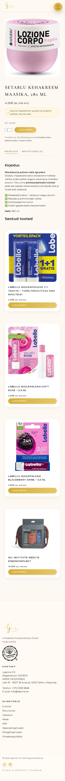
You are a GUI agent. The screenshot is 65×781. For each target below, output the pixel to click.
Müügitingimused (12, 732)
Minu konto (8, 710)
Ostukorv (7, 715)
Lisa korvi (25, 130)
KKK (4, 723)
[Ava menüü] (58, 7)
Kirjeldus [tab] (11, 151)
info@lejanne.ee (20, 691)
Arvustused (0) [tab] (32, 151)
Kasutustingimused (12, 728)
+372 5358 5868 (20, 688)
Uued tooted (25, 140)
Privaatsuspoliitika (12, 736)
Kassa (5, 719)
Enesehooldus (44, 137)
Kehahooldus (11, 140)
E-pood (6, 706)
